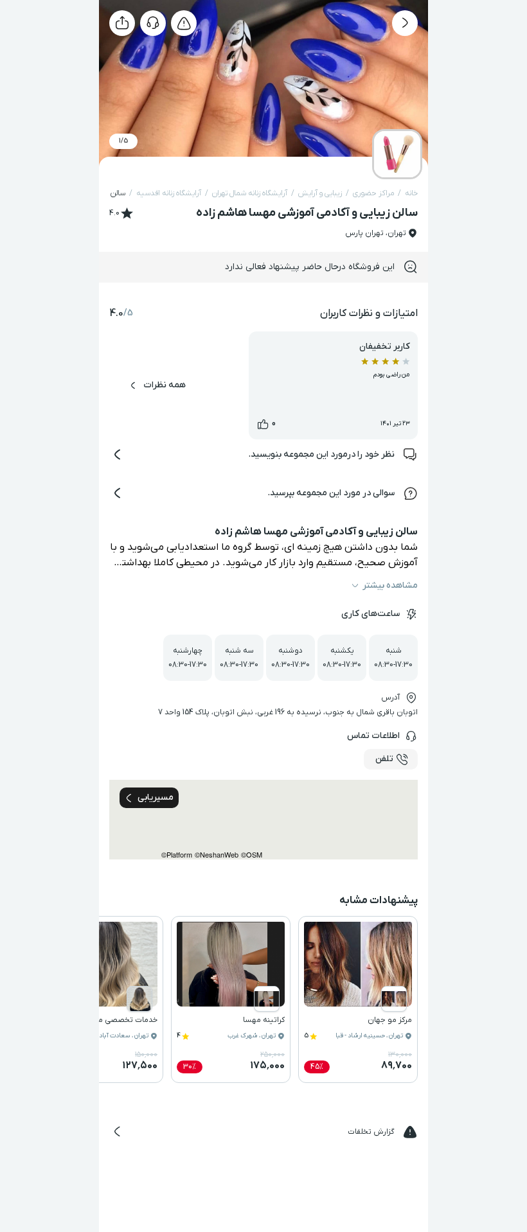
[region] (263, 819)
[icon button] (405, 23)
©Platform (176, 854)
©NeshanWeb (216, 854)
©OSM (251, 854)
